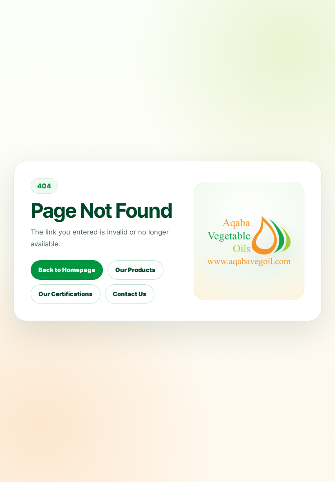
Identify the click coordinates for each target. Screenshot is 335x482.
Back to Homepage (66, 270)
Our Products (135, 270)
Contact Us (130, 294)
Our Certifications (65, 294)
